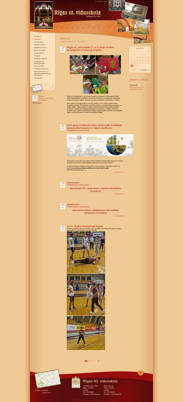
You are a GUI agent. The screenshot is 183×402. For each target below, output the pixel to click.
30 (134, 66)
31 (137, 66)
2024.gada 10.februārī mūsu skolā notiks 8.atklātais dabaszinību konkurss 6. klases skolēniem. (94, 126)
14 (148, 57)
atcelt (83, 41)
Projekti (37, 56)
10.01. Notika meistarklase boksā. (85, 226)
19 (143, 60)
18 (140, 60)
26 (143, 63)
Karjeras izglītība (40, 59)
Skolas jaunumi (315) (136, 87)
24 (137, 63)
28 (148, 63)
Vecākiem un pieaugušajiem (39, 62)
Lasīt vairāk (118, 172)
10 (137, 57)
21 (148, 60)
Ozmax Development (111, 400)
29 (132, 66)
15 (132, 60)
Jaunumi (37, 39)
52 (98, 361)
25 (140, 63)
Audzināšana (39, 53)
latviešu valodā (102, 1)
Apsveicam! (73, 182)
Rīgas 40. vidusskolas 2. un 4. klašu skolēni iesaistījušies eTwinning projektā (90, 48)
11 (140, 57)
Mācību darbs (39, 45)
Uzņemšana (38, 42)
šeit (84, 170)
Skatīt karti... (47, 393)
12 (143, 57)
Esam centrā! (41, 390)
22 (132, 63)
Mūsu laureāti (39, 50)
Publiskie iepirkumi (41, 69)
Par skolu (37, 36)
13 (145, 57)
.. (95, 361)
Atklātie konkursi (40, 47)
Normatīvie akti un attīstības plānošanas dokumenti (42, 73)
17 (137, 60)
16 (134, 60)
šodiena (133, 70)
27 (145, 63)
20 (145, 60)
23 (134, 63)
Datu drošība (39, 66)
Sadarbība (38, 78)
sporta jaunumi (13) (135, 89)
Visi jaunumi (133, 85)
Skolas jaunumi (84, 130)
